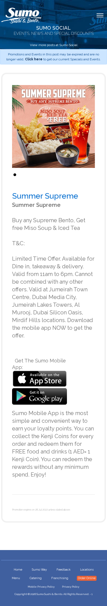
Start (88, 174)
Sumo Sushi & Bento (49, 594)
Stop (92, 174)
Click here (34, 59)
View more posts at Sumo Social (53, 45)
